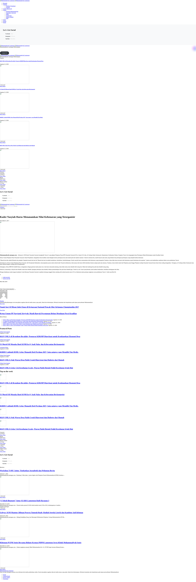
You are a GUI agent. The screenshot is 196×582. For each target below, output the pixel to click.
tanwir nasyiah (6, 278)
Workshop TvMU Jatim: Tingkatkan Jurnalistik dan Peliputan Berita (27, 471)
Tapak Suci (9, 15)
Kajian (4, 21)
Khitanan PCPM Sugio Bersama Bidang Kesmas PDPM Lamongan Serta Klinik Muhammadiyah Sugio (40, 543)
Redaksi (2, 301)
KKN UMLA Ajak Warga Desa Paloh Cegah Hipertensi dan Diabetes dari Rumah (17, 145)
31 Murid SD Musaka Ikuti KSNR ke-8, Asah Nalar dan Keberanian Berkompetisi (17, 89)
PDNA (2, 207)
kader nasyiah (6, 277)
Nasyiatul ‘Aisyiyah (11, 13)
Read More (2, 86)
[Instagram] (2, 48)
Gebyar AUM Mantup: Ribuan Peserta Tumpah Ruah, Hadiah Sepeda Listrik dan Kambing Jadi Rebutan (41, 513)
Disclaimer (5, 578)
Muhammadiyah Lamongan (6, 570)
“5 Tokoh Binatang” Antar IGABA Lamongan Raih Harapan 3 (24, 501)
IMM (7, 14)
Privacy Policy (6, 577)
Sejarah (8, 7)
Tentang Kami (6, 576)
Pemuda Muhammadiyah (12, 11)
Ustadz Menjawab (7, 8)
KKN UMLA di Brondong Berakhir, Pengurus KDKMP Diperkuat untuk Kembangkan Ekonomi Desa (21, 61)
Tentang (5, 4)
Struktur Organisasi (10, 6)
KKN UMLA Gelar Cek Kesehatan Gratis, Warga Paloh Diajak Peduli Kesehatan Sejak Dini (25, 325)
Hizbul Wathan (9, 17)
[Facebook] (0, 48)
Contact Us (4, 53)
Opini (4, 19)
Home (4, 22)
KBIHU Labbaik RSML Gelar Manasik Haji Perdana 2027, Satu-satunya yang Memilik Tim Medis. (21, 117)
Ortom (4, 10)
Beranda (5, 3)
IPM (7, 18)
